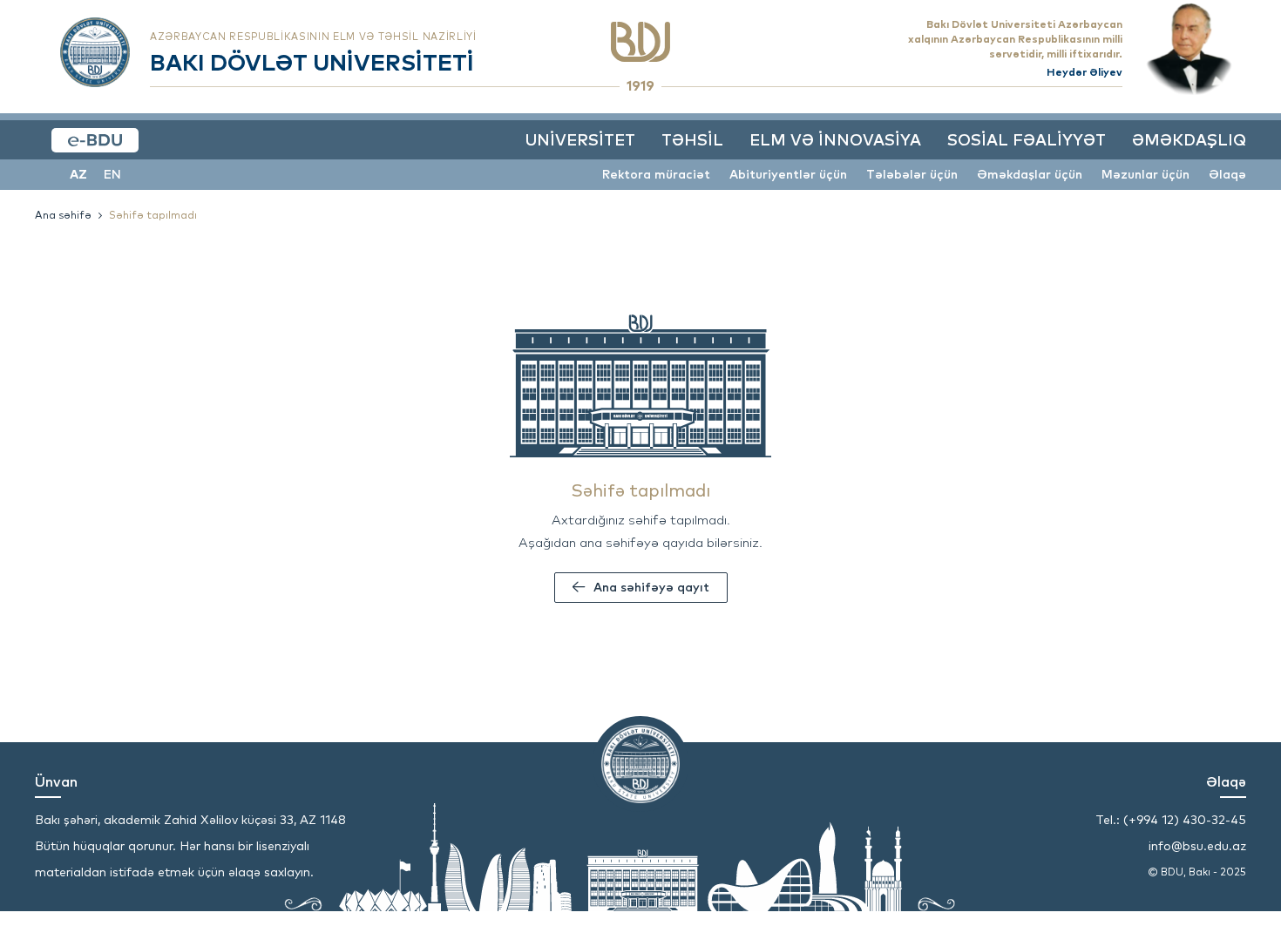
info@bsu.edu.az (1197, 846)
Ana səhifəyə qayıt (651, 587)
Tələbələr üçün (912, 174)
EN (112, 174)
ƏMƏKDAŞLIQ (1189, 140)
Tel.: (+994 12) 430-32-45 (1170, 820)
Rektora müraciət (656, 174)
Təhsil (692, 140)
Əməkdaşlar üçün (1029, 174)
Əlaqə (1227, 174)
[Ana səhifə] (640, 42)
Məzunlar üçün (1145, 174)
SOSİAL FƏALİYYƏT (1026, 140)
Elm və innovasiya (835, 140)
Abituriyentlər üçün (788, 174)
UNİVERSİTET (580, 140)
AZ (78, 174)
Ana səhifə (63, 214)
